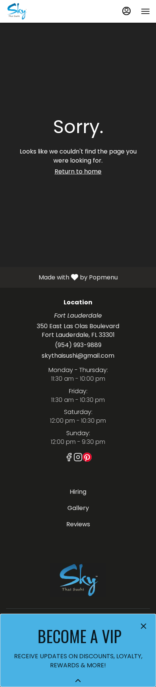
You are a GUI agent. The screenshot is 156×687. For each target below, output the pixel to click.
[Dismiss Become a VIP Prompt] (143, 626)
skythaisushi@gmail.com (78, 356)
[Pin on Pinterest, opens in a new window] (87, 458)
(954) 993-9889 (78, 345)
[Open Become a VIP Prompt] (78, 680)
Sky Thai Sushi (78, 580)
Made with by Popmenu (62, 277)
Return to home (78, 171)
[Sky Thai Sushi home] (40, 11)
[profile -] (126, 11)
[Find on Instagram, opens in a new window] (78, 458)
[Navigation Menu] (145, 11)
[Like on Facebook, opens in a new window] (68, 458)
